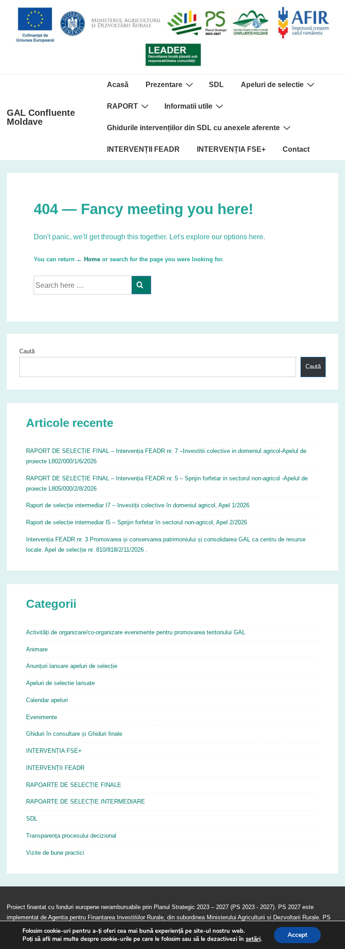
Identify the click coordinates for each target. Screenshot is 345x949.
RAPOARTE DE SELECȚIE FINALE (73, 785)
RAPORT (122, 106)
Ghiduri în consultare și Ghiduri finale (74, 733)
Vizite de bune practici (55, 852)
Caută (27, 351)
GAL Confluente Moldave (41, 117)
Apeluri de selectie (272, 84)
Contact (296, 149)
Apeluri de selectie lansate (60, 683)
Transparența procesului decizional (71, 835)
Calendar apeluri (47, 700)
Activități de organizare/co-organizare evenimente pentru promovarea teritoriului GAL (135, 632)
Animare (37, 649)
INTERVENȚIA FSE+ (231, 149)
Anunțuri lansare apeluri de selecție (71, 666)
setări (253, 939)
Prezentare (164, 84)
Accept (297, 935)
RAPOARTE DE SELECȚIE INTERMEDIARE (85, 801)
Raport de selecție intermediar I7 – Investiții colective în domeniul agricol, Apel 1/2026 (137, 505)
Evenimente (41, 717)
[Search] (141, 285)
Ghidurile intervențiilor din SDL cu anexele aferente (193, 128)
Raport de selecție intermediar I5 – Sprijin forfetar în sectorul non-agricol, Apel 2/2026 (136, 522)
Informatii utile (188, 106)
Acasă (117, 84)
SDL (216, 84)
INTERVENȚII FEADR (143, 149)
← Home (88, 259)
